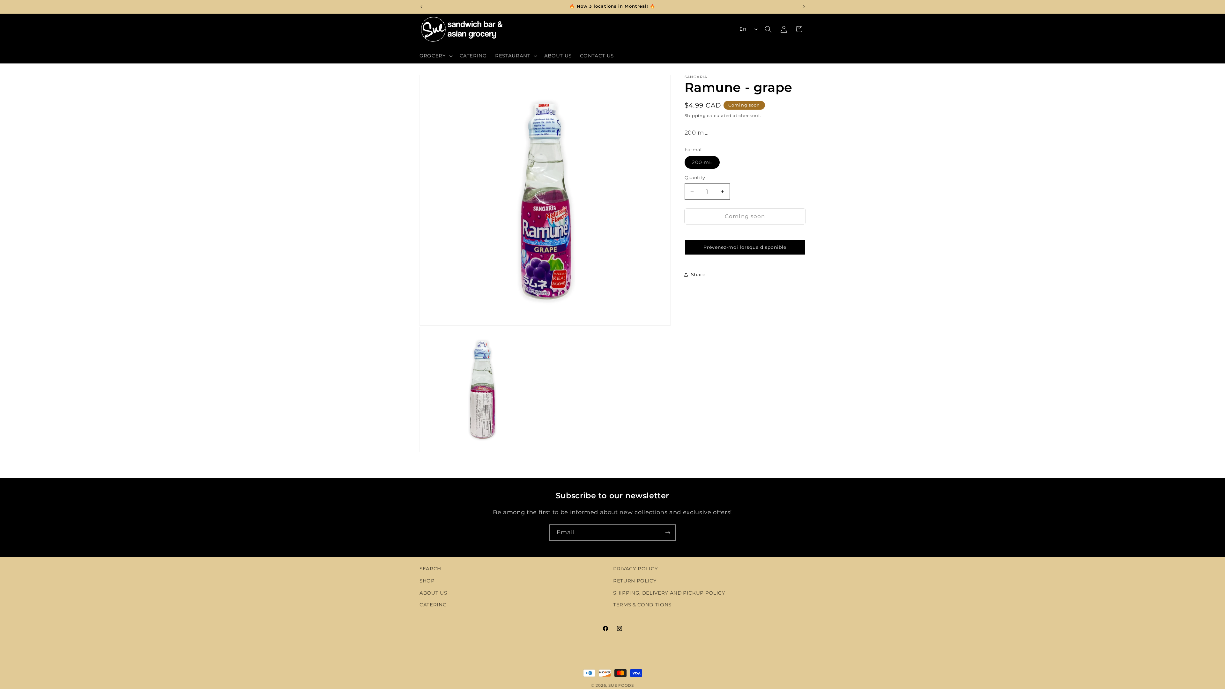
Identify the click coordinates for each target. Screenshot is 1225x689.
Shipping (695, 115)
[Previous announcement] (421, 6)
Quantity (695, 178)
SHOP (427, 581)
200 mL (706, 163)
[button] (435, 55)
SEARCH (430, 569)
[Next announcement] (804, 6)
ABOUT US (433, 593)
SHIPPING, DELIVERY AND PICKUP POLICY (669, 593)
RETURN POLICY (635, 581)
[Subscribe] (667, 532)
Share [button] (698, 274)
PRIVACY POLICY (635, 569)
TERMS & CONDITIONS (642, 605)
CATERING (433, 605)
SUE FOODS (621, 685)
